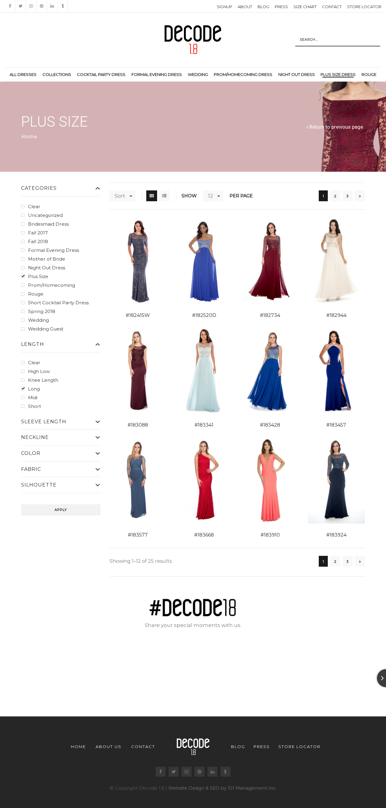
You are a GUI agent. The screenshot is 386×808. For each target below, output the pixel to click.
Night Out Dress (296, 74)
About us (109, 746)
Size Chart (305, 6)
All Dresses (23, 74)
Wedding (198, 74)
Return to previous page (336, 127)
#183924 (336, 535)
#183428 (270, 425)
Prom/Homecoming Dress (243, 74)
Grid (151, 195)
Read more (129, 262)
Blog (263, 6)
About (245, 6)
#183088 (138, 425)
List (164, 195)
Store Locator (364, 6)
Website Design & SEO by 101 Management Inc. (222, 788)
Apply (61, 510)
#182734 (270, 315)
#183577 (138, 535)
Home (29, 136)
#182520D (204, 315)
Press (281, 6)
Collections (57, 74)
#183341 (204, 425)
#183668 (204, 535)
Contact (332, 6)
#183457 (336, 425)
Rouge (369, 74)
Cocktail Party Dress (101, 74)
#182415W (138, 315)
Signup (224, 6)
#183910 (270, 535)
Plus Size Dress (338, 74)
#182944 (336, 315)
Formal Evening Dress (156, 74)
